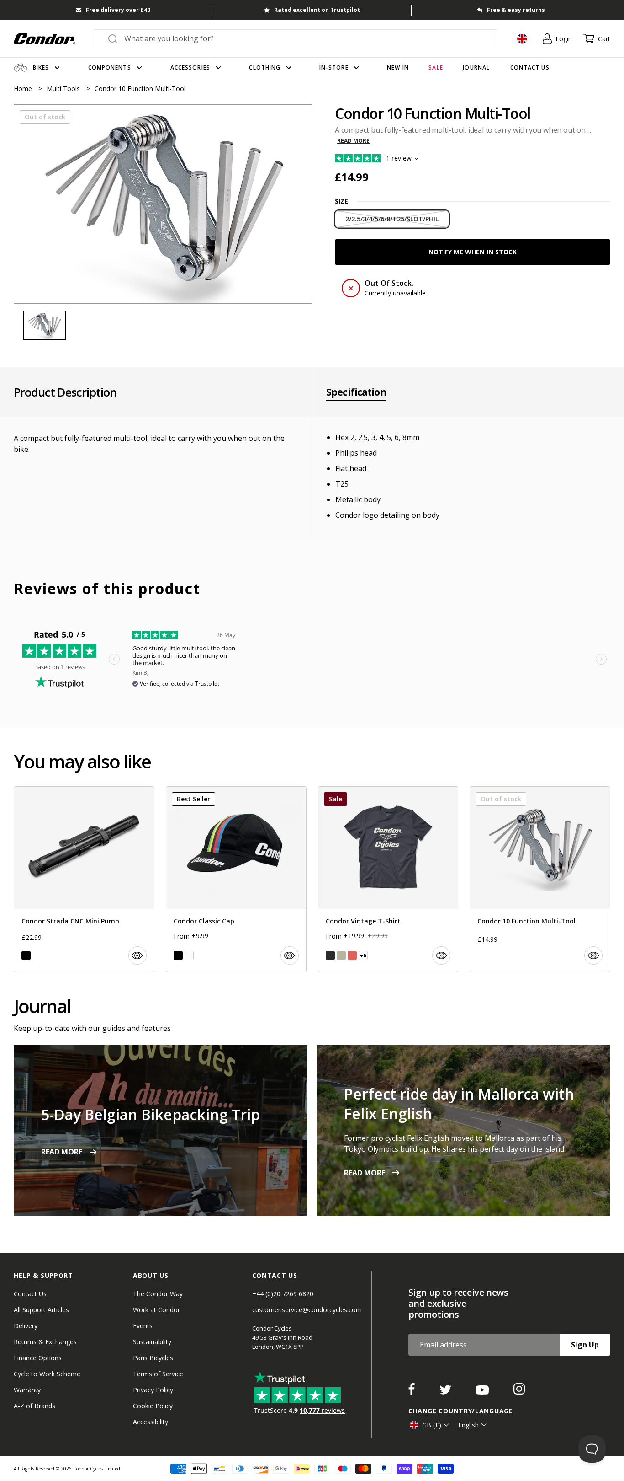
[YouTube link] (483, 1392)
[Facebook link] (412, 1392)
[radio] (392, 219)
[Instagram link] (519, 1392)
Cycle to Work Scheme (47, 1373)
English (468, 1425)
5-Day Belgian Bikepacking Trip (150, 1114)
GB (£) (431, 1425)
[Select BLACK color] (26, 955)
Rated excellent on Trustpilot (317, 10)
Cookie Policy (153, 1405)
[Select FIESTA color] (352, 955)
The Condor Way (158, 1293)
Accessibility (150, 1421)
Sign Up (585, 1345)
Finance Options (38, 1357)
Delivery (25, 1325)
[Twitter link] (446, 1392)
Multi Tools (64, 88)
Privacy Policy (153, 1389)
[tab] (163, 204)
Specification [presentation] (356, 392)
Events (143, 1325)
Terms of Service (158, 1373)
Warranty (27, 1389)
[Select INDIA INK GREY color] (330, 955)
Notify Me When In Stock (472, 251)
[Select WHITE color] (189, 955)
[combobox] (303, 38)
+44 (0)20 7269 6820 (282, 1293)
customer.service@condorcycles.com (307, 1309)
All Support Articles (41, 1309)
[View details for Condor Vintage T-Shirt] (388, 879)
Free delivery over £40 (118, 10)
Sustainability (152, 1341)
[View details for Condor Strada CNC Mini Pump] (84, 879)
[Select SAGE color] (341, 955)
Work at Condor (156, 1309)
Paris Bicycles (153, 1357)
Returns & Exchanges (45, 1341)
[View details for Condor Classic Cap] (236, 879)
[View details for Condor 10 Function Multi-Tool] (540, 879)
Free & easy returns (516, 10)
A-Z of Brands (34, 1405)
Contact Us (30, 1293)
